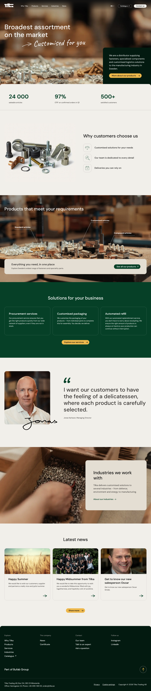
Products (35, 6)
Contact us (140, 6)
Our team (80, 640)
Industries (55, 6)
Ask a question (82, 648)
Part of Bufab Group (16, 669)
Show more (74, 610)
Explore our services (74, 342)
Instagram (115, 640)
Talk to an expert (83, 644)
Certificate (45, 644)
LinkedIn (115, 644)
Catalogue (124, 6)
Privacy (97, 684)
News (64, 6)
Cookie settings (108, 684)
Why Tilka (24, 6)
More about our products (124, 75)
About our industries (103, 499)
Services (45, 6)
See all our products (126, 266)
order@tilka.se (49, 686)
